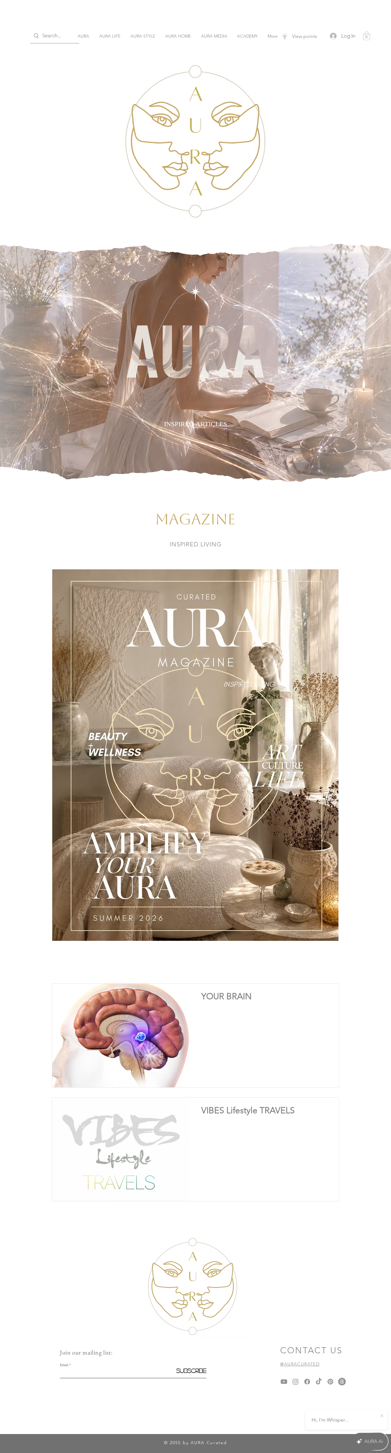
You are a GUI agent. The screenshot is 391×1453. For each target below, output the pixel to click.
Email (64, 1364)
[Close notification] (381, 1416)
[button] (366, 35)
